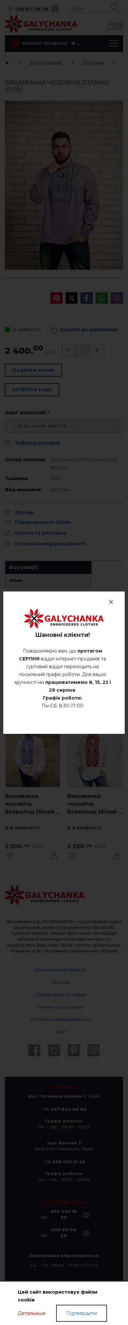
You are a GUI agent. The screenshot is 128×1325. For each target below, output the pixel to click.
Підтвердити (81, 1313)
